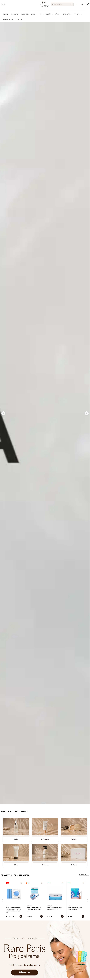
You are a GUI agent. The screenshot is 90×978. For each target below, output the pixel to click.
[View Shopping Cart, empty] (87, 4)
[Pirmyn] (87, 900)
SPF (40, 14)
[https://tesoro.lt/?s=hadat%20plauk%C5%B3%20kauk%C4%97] (45, 413)
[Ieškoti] (71, 4)
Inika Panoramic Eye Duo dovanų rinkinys (75, 908)
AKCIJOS (5, 14)
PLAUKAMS (66, 14)
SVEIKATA (77, 14)
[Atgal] (2, 900)
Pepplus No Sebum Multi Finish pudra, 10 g (54, 908)
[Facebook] (5, 4)
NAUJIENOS (25, 14)
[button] (36, 14)
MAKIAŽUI (48, 14)
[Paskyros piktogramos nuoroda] (82, 4)
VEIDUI (33, 14)
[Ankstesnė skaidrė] (3, 413)
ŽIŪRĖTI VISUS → (84, 875)
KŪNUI (57, 14)
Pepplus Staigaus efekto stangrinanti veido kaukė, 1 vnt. (34, 909)
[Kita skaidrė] (87, 413)
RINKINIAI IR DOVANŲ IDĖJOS (11, 19)
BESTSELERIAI (15, 14)
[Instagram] (2, 4)
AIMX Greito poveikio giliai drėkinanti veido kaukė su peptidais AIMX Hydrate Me (13, 910)
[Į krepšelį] (21, 916)
